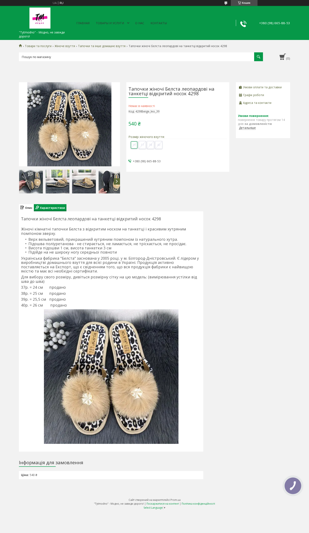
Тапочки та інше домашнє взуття (101, 46)
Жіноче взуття (65, 46)
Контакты (159, 23)
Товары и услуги (110, 23)
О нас (139, 23)
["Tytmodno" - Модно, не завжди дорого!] (40, 17)
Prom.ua (175, 500)
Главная (83, 23)
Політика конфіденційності (198, 503)
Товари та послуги (38, 46)
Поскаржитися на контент (163, 503)
